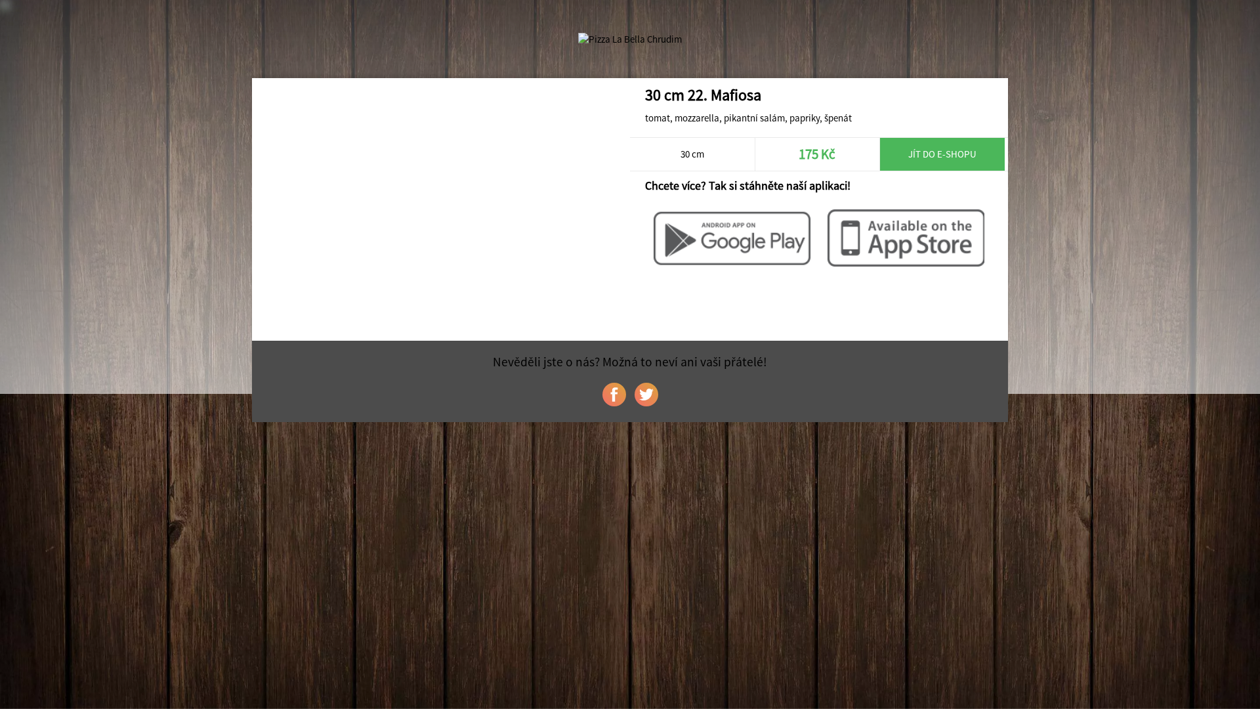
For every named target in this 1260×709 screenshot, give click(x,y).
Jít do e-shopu (942, 154)
